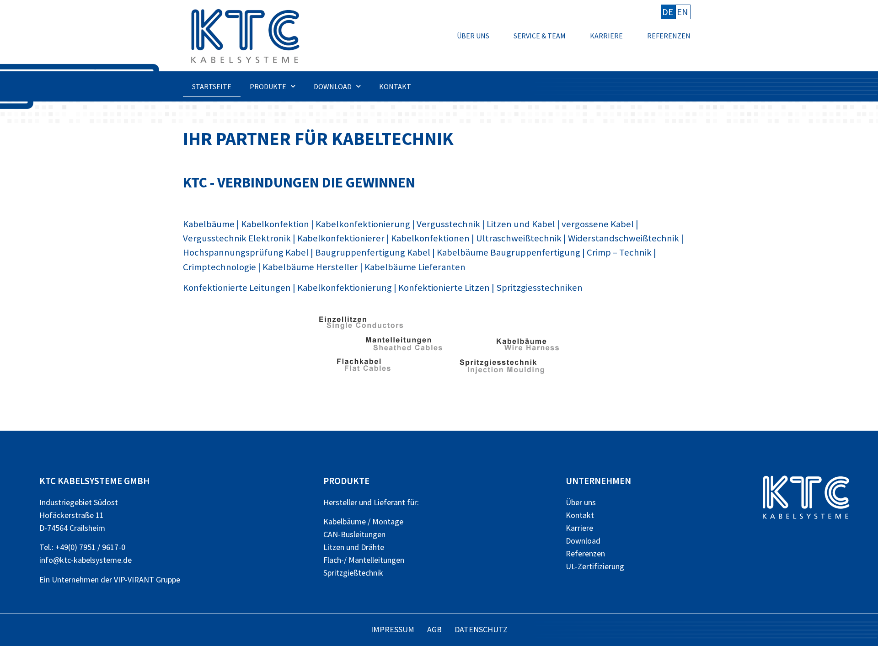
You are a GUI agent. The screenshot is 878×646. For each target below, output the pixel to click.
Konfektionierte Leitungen (237, 288)
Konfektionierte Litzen (444, 288)
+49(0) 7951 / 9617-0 (90, 547)
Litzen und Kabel (521, 224)
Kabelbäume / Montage (363, 521)
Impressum (392, 629)
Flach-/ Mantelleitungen (363, 560)
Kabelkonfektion (275, 224)
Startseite (211, 86)
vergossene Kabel (598, 224)
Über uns (473, 35)
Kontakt (395, 86)
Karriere (606, 35)
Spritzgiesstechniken (539, 288)
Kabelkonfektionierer (341, 238)
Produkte (268, 86)
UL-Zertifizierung (595, 566)
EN (682, 12)
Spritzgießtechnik (353, 572)
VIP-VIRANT (134, 579)
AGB (434, 629)
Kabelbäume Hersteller (310, 267)
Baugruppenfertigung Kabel (372, 252)
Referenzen (669, 35)
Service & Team (540, 35)
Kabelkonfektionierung (363, 224)
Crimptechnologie (219, 267)
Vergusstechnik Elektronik (237, 238)
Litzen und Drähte (353, 547)
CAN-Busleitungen (354, 534)
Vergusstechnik (448, 224)
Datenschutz (481, 629)
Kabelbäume (209, 224)
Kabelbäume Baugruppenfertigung (508, 252)
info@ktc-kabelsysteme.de (85, 560)
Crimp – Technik (619, 252)
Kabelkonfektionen (430, 238)
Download (333, 86)
